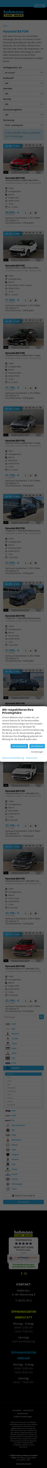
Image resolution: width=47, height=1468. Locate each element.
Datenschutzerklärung (13, 757)
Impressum (31, 757)
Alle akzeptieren (19, 746)
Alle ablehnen (37, 746)
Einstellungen (37, 752)
